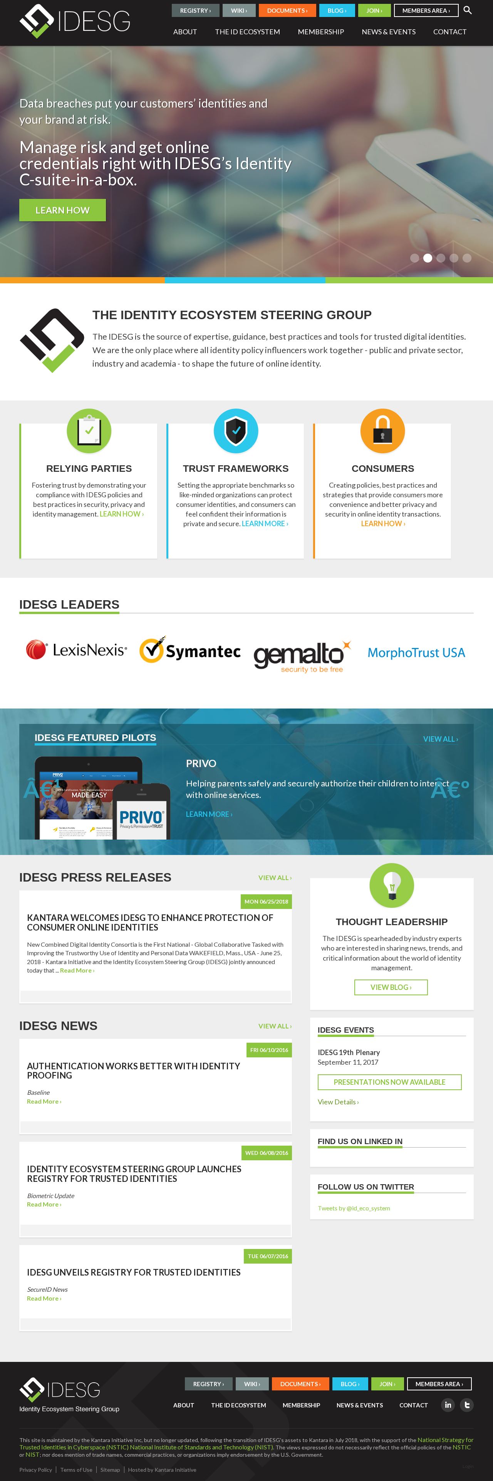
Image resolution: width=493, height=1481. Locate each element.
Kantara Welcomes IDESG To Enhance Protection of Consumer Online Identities (150, 922)
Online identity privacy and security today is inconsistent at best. (441, 258)
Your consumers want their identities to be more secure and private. (467, 258)
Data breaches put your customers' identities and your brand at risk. (428, 258)
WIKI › (239, 10)
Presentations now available (390, 1082)
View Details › (338, 1101)
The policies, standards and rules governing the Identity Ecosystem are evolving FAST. (454, 258)
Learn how (62, 210)
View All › (440, 739)
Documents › (287, 10)
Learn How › (122, 514)
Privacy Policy (35, 1469)
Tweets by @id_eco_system (354, 1208)
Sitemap (110, 1469)
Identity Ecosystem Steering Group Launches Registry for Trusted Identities (134, 1173)
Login (468, 1466)
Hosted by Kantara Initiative (162, 1469)
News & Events (389, 31)
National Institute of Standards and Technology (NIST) (201, 1447)
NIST (32, 1454)
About (185, 31)
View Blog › (391, 987)
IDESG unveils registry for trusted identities (134, 1272)
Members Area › (426, 10)
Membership (321, 31)
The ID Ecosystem (247, 31)
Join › (374, 10)
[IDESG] (75, 20)
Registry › (195, 10)
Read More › (77, 970)
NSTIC (462, 1447)
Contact (450, 31)
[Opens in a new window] (448, 1405)
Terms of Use (76, 1469)
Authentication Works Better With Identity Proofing (133, 1070)
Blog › (337, 10)
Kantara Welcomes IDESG (414, 258)
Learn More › (265, 523)
